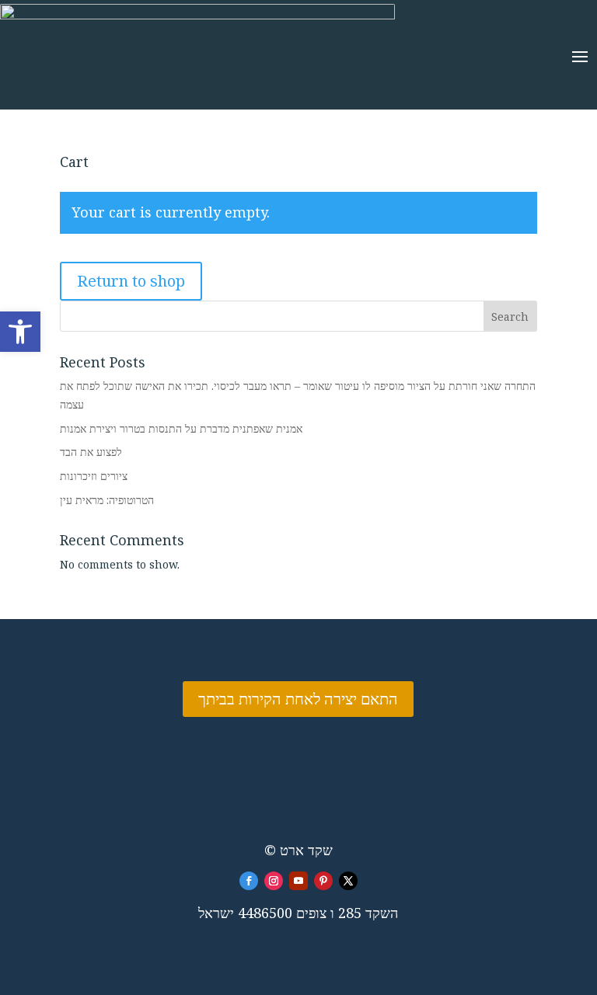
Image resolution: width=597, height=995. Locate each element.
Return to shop (131, 280)
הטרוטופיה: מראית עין (107, 499)
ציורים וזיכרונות (93, 475)
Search (510, 316)
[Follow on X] (348, 880)
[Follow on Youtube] (298, 880)
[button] (20, 331)
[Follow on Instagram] (273, 880)
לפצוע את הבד (91, 451)
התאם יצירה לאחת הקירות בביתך (298, 698)
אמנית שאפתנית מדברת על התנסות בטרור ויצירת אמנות (181, 428)
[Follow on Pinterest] (323, 880)
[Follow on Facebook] (248, 880)
